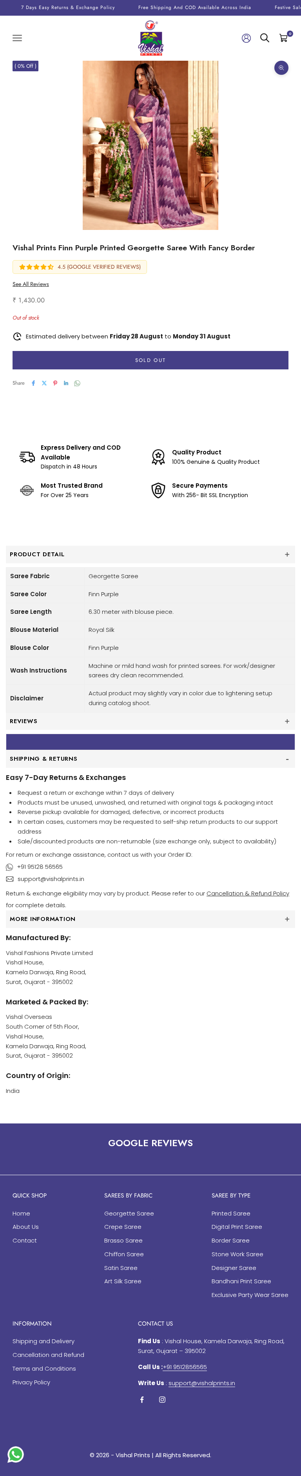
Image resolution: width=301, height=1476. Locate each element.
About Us (26, 1227)
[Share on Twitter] (44, 383)
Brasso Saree (123, 1240)
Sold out (150, 360)
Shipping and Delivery (43, 1341)
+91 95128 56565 (40, 867)
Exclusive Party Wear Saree (250, 1295)
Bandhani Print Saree (241, 1281)
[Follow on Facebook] (142, 1400)
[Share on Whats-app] (77, 383)
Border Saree (231, 1240)
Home (21, 1213)
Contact (25, 1240)
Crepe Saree (122, 1227)
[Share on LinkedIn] (66, 383)
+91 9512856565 (185, 1367)
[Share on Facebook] (33, 383)
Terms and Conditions (44, 1368)
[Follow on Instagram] (162, 1400)
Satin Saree (121, 1268)
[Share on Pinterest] (55, 383)
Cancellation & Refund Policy (248, 893)
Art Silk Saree (122, 1281)
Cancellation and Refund (48, 1355)
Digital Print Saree (237, 1227)
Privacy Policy (31, 1382)
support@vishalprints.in (51, 879)
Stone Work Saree (237, 1254)
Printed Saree (231, 1213)
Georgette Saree (129, 1213)
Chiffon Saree (124, 1254)
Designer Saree (234, 1268)
